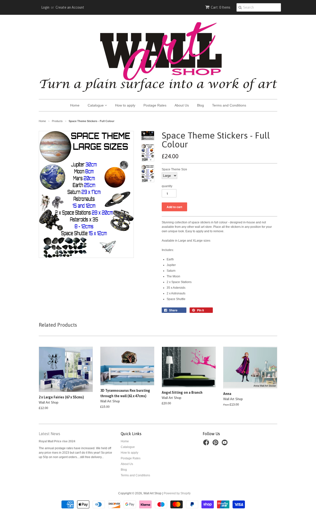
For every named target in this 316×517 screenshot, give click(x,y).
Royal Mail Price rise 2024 (57, 441)
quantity (167, 186)
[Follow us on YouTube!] (225, 444)
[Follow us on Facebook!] (207, 444)
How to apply (125, 105)
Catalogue (96, 105)
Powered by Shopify (177, 493)
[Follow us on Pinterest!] (216, 444)
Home (74, 105)
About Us (182, 105)
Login (45, 7)
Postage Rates (154, 105)
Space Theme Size (174, 169)
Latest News (49, 433)
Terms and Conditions (229, 105)
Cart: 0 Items (220, 7)
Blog (200, 105)
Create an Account (70, 7)
